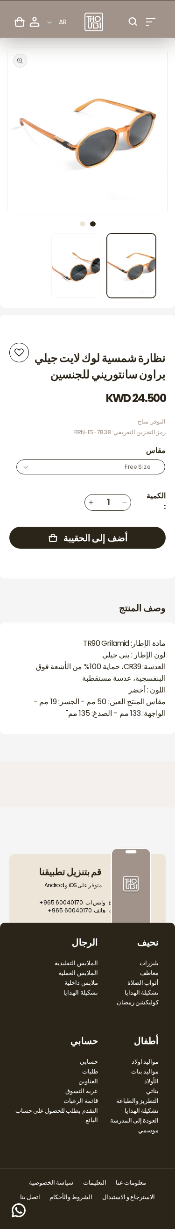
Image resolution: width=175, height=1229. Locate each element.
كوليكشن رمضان (138, 1002)
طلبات (90, 1071)
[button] (150, 22)
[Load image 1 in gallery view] (131, 265)
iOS (73, 885)
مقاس (156, 450)
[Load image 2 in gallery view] (75, 265)
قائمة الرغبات (80, 1100)
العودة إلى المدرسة (134, 1120)
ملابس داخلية (81, 982)
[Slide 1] (93, 223)
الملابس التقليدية (76, 963)
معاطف (149, 972)
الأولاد (151, 1081)
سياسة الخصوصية (51, 1182)
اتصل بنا (30, 1197)
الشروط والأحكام (70, 1197)
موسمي (148, 1130)
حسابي (89, 1061)
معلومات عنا (131, 1182)
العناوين (88, 1081)
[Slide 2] (82, 223)
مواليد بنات (145, 1071)
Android (54, 885)
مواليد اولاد (145, 1061)
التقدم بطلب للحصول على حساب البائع (56, 1115)
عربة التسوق (81, 1091)
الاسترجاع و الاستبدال (128, 1197)
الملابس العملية (78, 972)
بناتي (152, 1091)
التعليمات (94, 1182)
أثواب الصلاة (143, 982)
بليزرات (149, 963)
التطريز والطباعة (137, 1100)
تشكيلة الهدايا (142, 992)
